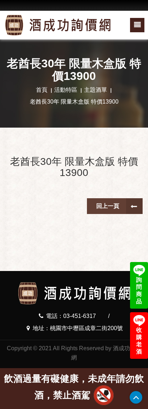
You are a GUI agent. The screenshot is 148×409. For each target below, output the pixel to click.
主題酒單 (95, 90)
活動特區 (65, 90)
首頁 (41, 90)
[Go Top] (136, 397)
